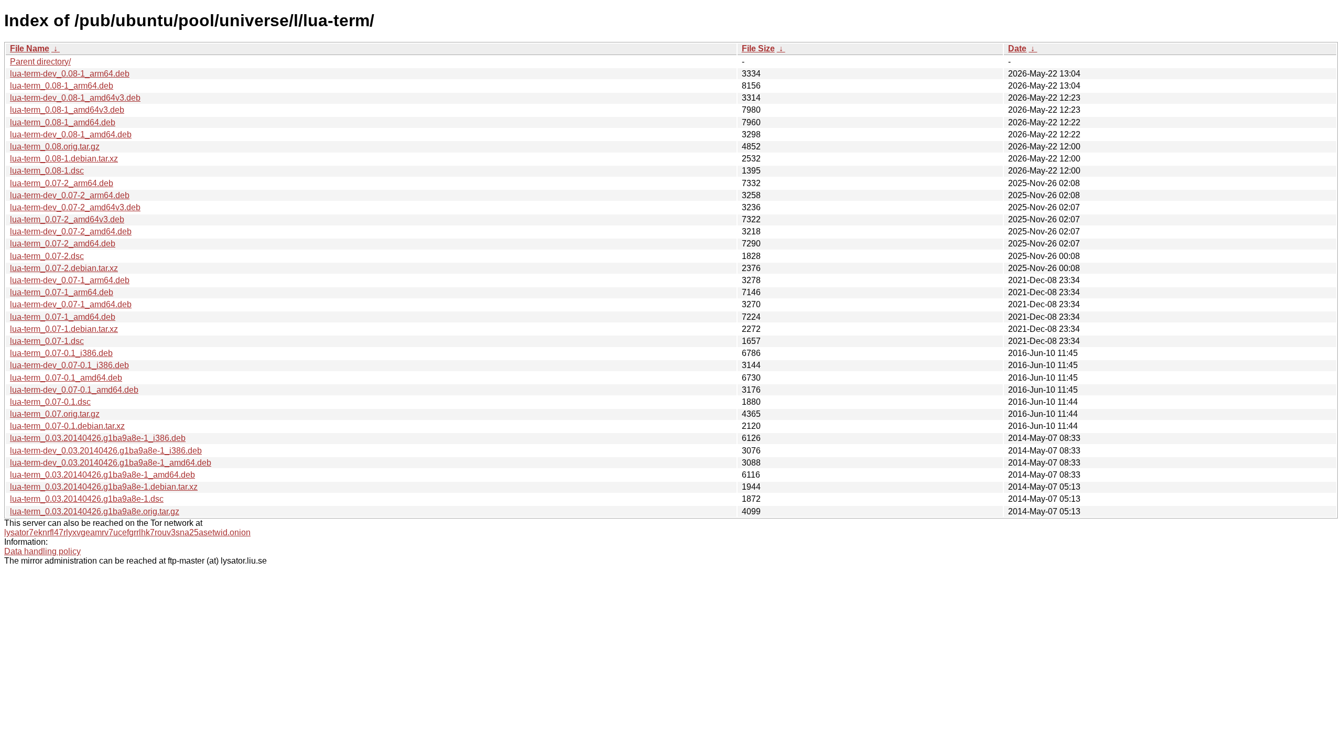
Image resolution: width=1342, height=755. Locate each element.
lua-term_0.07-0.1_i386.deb (61, 353)
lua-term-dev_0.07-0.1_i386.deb (69, 365)
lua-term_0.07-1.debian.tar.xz (64, 329)
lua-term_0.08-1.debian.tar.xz (64, 158)
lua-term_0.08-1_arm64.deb (61, 85)
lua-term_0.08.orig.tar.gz (55, 146)
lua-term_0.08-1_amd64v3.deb (67, 109)
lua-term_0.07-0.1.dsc (50, 401)
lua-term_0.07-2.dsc (47, 256)
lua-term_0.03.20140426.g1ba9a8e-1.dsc (87, 498)
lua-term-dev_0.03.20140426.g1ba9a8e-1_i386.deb (106, 450)
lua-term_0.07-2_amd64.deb (62, 243)
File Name (29, 48)
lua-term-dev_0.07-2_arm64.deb (69, 195)
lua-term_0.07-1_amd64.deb (62, 316)
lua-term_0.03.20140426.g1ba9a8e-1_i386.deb (98, 438)
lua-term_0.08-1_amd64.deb (62, 122)
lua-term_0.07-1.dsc (47, 341)
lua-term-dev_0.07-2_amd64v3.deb (75, 207)
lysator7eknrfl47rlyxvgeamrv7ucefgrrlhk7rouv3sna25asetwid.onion (127, 532)
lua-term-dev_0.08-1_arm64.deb (69, 73)
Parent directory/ (40, 61)
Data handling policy (42, 551)
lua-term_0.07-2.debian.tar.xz (64, 268)
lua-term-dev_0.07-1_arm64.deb (69, 280)
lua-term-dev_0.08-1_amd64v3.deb (75, 97)
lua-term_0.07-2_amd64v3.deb (67, 219)
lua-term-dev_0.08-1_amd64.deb (71, 134)
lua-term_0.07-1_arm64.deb (61, 292)
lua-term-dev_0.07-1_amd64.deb (71, 304)
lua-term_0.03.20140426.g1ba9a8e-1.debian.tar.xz (104, 486)
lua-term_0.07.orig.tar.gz (55, 413)
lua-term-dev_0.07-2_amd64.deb (71, 231)
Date (1017, 48)
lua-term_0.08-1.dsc (47, 170)
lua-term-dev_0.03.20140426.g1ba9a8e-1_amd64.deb (110, 462)
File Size (758, 48)
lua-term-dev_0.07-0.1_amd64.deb (74, 389)
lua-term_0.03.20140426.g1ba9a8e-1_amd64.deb (102, 474)
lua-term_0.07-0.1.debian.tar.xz (67, 426)
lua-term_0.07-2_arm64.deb (61, 183)
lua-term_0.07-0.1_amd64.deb (66, 377)
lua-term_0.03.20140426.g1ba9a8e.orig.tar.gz (94, 511)
